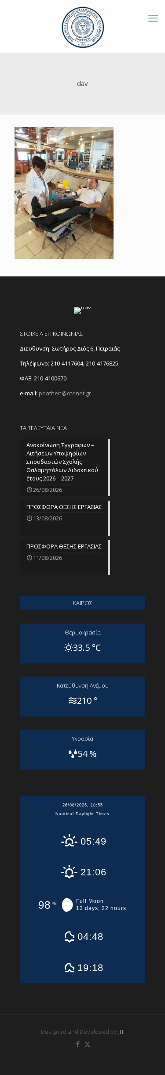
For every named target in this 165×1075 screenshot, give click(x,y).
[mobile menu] (153, 17)
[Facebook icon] (78, 1043)
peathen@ (65, 393)
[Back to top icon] (147, 1057)
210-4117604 (66, 363)
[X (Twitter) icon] (87, 1043)
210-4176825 (102, 363)
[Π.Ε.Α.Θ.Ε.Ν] (82, 26)
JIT (121, 1032)
